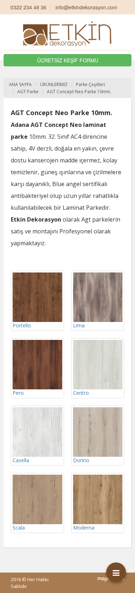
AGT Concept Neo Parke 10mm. (79, 92)
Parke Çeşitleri (90, 84)
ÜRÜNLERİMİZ (54, 84)
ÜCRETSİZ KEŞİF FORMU (67, 60)
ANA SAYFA (20, 84)
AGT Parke (28, 92)
